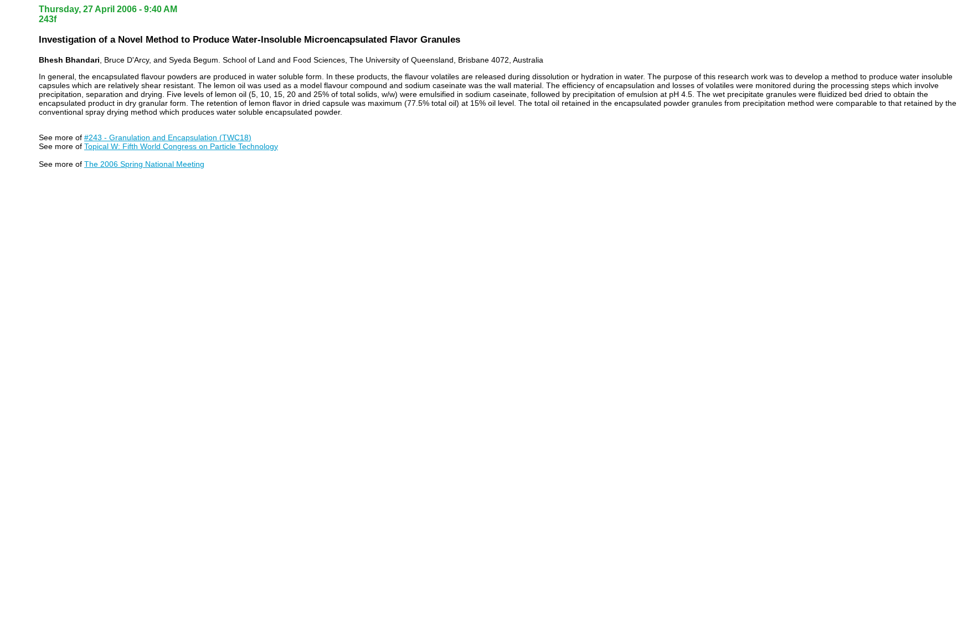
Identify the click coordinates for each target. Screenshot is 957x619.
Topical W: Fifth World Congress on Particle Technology (181, 146)
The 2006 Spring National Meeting (144, 164)
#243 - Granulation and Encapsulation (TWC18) (167, 137)
